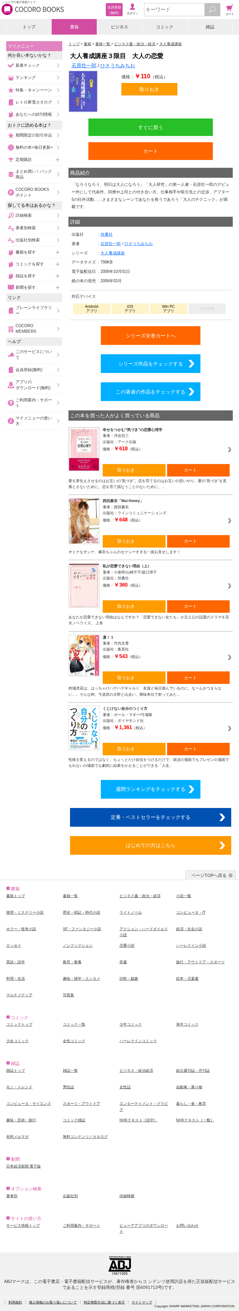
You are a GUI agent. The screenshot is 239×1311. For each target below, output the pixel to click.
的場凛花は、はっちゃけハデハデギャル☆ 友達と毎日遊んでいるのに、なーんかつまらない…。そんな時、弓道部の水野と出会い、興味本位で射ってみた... (145, 691)
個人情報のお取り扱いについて (53, 1302)
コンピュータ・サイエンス (28, 1103)
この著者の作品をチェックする (150, 391)
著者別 (11, 1196)
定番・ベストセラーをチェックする (150, 817)
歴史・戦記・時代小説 (81, 912)
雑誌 (210, 26)
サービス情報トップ (23, 1225)
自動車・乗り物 (189, 1087)
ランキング (26, 77)
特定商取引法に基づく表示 (104, 1302)
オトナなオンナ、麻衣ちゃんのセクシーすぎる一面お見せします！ (124, 552)
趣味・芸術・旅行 (21, 1120)
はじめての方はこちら (151, 845)
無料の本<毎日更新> (34, 147)
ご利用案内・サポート (34, 403)
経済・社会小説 (189, 929)
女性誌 (125, 1087)
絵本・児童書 (187, 978)
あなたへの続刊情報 (34, 114)
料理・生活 (15, 978)
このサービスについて (34, 354)
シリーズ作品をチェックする (150, 363)
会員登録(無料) (29, 369)
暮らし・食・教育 (191, 1103)
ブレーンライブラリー (34, 310)
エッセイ (13, 945)
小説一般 (183, 896)
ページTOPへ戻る (209, 875)
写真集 (68, 995)
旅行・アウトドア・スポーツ (200, 962)
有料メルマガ (17, 1136)
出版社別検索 (28, 240)
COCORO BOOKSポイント (32, 192)
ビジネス (119, 26)
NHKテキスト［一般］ (195, 1120)
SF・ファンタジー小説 (82, 929)
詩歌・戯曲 (129, 978)
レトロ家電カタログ (34, 102)
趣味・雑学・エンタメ (81, 978)
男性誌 (68, 1087)
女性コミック (74, 1041)
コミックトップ (19, 1024)
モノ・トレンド (19, 1087)
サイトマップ (142, 1302)
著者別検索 (26, 227)
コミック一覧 (74, 1024)
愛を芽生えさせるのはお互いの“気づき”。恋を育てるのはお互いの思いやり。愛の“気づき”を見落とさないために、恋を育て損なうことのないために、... (147, 484)
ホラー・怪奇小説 (21, 929)
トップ (28, 26)
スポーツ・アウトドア (81, 1103)
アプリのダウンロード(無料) (33, 385)
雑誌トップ (15, 1070)
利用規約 (15, 1302)
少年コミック (131, 1024)
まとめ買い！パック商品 (34, 174)
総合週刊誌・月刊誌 (193, 1070)
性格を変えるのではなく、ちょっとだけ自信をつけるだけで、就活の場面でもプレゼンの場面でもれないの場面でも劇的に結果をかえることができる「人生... (148, 762)
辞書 (123, 962)
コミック (164, 26)
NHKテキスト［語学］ (138, 1120)
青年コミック (187, 1024)
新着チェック (28, 65)
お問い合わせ (187, 1225)
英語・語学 (15, 962)
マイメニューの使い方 (34, 421)
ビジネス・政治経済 (136, 1070)
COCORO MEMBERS (26, 328)
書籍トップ (15, 896)
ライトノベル (131, 912)
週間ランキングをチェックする (150, 789)
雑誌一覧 (70, 1070)
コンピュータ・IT (190, 912)
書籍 (74, 26)
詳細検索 (24, 215)
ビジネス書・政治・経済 (140, 896)
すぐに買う (150, 127)
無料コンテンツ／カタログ (85, 1136)
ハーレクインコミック (138, 1041)
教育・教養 (72, 962)
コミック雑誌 (74, 1120)
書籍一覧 (70, 896)
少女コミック (17, 1041)
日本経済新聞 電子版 (23, 1166)
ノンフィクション (78, 945)
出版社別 (70, 1196)
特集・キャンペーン (34, 90)
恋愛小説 (127, 945)
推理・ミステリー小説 (25, 912)
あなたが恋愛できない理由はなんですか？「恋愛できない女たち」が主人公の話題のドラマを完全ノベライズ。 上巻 (148, 620)
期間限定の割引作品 (34, 135)
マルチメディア (19, 995)
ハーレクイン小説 (191, 945)
